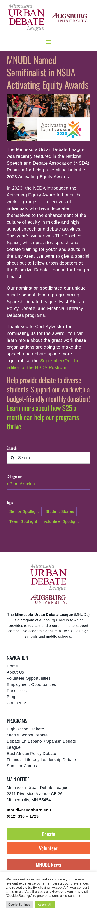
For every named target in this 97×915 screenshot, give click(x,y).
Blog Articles (22, 483)
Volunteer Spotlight (61, 521)
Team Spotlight (23, 521)
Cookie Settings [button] (19, 904)
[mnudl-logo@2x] (26, 5)
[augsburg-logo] (70, 14)
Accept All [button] (45, 904)
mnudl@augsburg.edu (29, 810)
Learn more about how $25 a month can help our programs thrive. (43, 416)
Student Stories (59, 511)
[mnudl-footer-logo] (48, 565)
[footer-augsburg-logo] (48, 596)
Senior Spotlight (24, 511)
